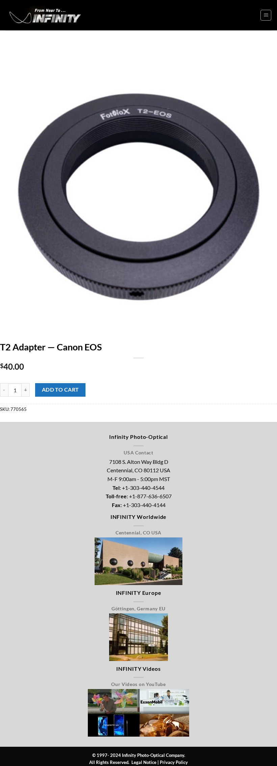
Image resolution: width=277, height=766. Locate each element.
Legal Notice (143, 762)
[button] (265, 15)
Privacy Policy (174, 762)
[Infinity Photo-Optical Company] (45, 15)
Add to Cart (60, 390)
